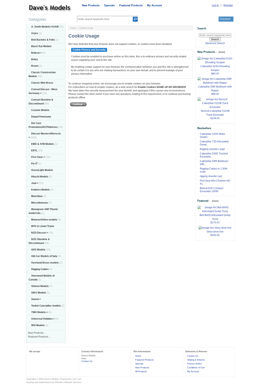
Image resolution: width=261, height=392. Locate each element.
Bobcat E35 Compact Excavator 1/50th (211, 190)
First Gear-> (38, 157)
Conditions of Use (196, 367)
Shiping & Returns (196, 360)
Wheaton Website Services (68, 382)
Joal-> (34, 183)
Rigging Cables (40, 269)
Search (201, 28)
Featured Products (131, 5)
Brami (34, 65)
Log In (215, 5)
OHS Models (38, 249)
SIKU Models (38, 292)
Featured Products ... (39, 336)
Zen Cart (76, 379)
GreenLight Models (42, 170)
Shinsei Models (40, 286)
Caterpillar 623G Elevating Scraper (215, 68)
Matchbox (37, 196)
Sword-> (36, 299)
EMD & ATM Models (42, 144)
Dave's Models (51, 379)
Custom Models (40, 110)
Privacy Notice (194, 363)
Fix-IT (34, 163)
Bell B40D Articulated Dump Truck (215, 217)
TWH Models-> (39, 312)
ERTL (34, 150)
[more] (221, 52)
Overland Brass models (45, 262)
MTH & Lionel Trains (42, 226)
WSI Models (38, 325)
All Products (141, 371)
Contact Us (87, 361)
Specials (109, 5)
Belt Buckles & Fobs (43, 39)
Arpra (34, 33)
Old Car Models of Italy (44, 256)
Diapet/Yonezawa (41, 116)
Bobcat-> (36, 52)
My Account (154, 5)
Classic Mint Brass (42, 82)
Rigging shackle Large (212, 149)
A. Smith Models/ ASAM (45, 26)
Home (73, 28)
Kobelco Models (40, 189)
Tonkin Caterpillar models (46, 305)
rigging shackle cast (211, 176)
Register (228, 5)
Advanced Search (215, 43)
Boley (34, 59)
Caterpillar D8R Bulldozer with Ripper (215, 88)
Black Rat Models (41, 46)
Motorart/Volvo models (44, 219)
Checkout (225, 19)
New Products (91, 5)
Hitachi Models (39, 176)
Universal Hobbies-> (43, 318)
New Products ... (37, 332)
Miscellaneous (39, 202)
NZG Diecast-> (39, 232)
